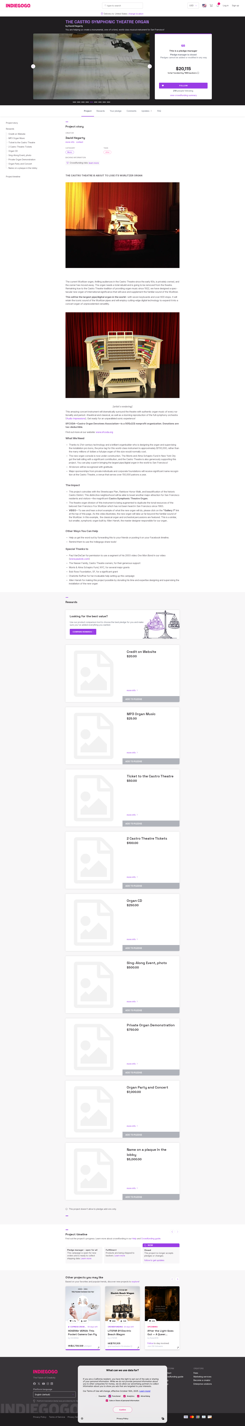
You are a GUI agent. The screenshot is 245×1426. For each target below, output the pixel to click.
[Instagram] (48, 1383)
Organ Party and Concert (20, 164)
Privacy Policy (39, 1417)
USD (191, 5)
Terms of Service (57, 1417)
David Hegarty (75, 26)
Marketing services (202, 1376)
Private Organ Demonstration (22, 159)
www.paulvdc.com (79, 558)
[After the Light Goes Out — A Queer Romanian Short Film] (162, 1303)
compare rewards (82, 632)
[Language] (204, 5)
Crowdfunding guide (150, 1238)
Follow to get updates (154, 1260)
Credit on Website (17, 134)
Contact (167, 1373)
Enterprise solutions (203, 1384)
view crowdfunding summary (183, 95)
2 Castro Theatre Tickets (20, 146)
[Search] (105, 5)
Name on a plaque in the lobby (23, 168)
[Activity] (217, 5)
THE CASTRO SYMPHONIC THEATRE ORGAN (107, 22)
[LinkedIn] (52, 1383)
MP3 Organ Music (17, 138)
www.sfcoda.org (104, 432)
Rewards (10, 129)
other (107, 152)
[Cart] (211, 5)
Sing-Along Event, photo (20, 155)
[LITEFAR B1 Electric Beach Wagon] (122, 1303)
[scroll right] (150, 66)
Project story (12, 123)
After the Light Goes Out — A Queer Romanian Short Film (160, 1334)
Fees (196, 1373)
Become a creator (202, 1380)
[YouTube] (43, 1383)
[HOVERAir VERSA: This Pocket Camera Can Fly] (83, 1303)
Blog (166, 1380)
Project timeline (13, 176)
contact (79, 142)
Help (134, 1238)
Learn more (86, 1258)
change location (135, 14)
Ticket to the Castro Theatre (22, 142)
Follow (183, 85)
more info (70, 142)
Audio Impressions (75, 418)
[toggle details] (100, 1349)
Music (69, 152)
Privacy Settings (75, 1417)
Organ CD (13, 151)
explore (135, 1281)
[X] (39, 1383)
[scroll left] (33, 66)
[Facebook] (34, 1383)
